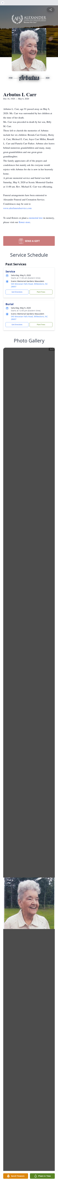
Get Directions (17, 292)
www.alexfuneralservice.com (17, 208)
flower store (24, 222)
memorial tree (36, 217)
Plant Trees (41, 292)
